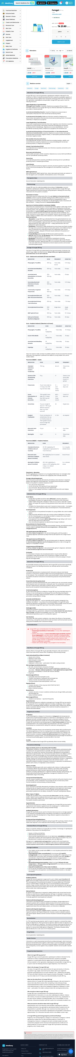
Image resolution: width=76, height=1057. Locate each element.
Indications (29, 88)
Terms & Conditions (26, 1053)
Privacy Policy (24, 1051)
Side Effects (43, 88)
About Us (23, 1048)
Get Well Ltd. (57, 17)
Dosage (36, 88)
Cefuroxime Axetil (56, 14)
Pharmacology (52, 88)
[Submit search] (32, 2)
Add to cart (61, 42)
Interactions (61, 88)
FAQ (67, 88)
